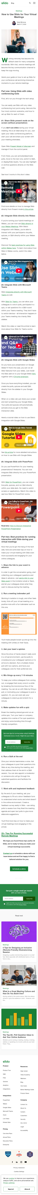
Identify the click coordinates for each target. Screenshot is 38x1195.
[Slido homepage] (4, 3)
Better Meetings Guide (27, 1089)
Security (22, 1119)
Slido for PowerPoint (13, 482)
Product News (24, 1093)
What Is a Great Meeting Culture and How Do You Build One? (19, 992)
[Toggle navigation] (34, 3)
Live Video (6, 1118)
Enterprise (6, 1144)
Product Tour (7, 1070)
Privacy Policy (29, 748)
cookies (11, 1178)
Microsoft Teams (8, 1111)
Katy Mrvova (21, 22)
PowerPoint (6, 1100)
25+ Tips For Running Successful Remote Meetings (17, 834)
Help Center (24, 1071)
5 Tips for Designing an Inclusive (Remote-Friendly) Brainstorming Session (17, 950)
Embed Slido (7, 1122)
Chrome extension (21, 377)
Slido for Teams (11, 302)
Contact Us (23, 1104)
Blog (21, 1082)
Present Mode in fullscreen (20, 146)
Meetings (19, 11)
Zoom (4, 1115)
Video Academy (25, 1074)
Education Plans (8, 1141)
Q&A (4, 1074)
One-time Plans (7, 1133)
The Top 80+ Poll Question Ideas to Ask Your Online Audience (18, 1036)
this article (9, 452)
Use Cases (23, 1086)
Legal (22, 1126)
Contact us (7, 853)
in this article (28, 209)
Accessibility (24, 1130)
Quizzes (5, 1081)
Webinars (23, 1078)
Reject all (11, 1189)
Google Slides (7, 1107)
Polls (4, 1078)
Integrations (6, 1089)
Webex (5, 1104)
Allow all (27, 1189)
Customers (23, 1115)
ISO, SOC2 (23, 1123)
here (33, 374)
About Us (23, 1108)
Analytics (5, 1085)
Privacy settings (8, 1183)
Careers (22, 1112)
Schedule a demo (19, 869)
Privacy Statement (19, 1167)
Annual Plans (7, 1137)
